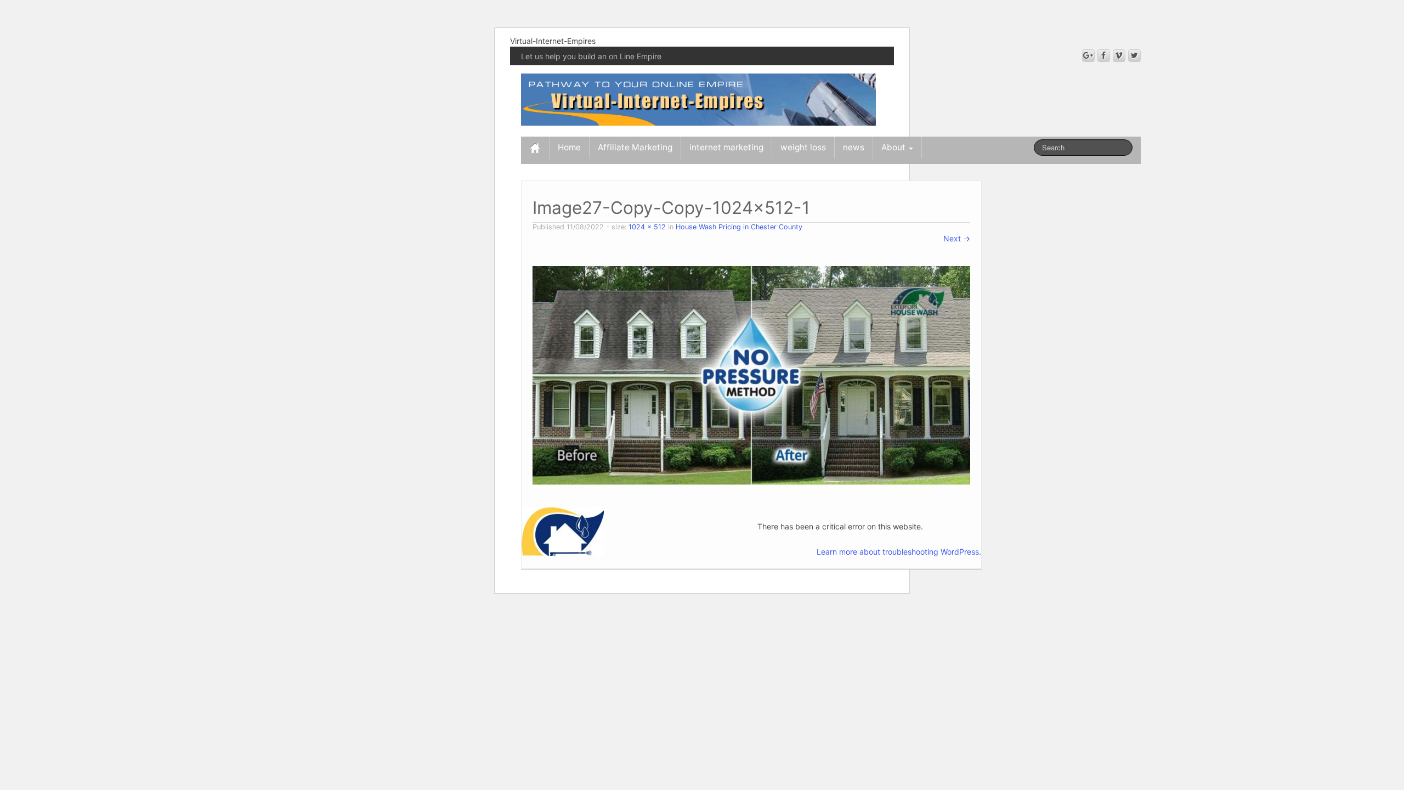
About (894, 147)
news (853, 147)
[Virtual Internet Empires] (698, 98)
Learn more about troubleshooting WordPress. (899, 551)
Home (569, 147)
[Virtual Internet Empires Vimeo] (1119, 55)
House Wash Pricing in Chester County (739, 227)
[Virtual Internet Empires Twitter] (1134, 55)
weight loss (803, 147)
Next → (956, 238)
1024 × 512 (647, 227)
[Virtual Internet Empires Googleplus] (1088, 55)
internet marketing (726, 147)
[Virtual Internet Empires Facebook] (1103, 55)
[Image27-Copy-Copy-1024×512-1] (751, 375)
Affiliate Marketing (635, 147)
